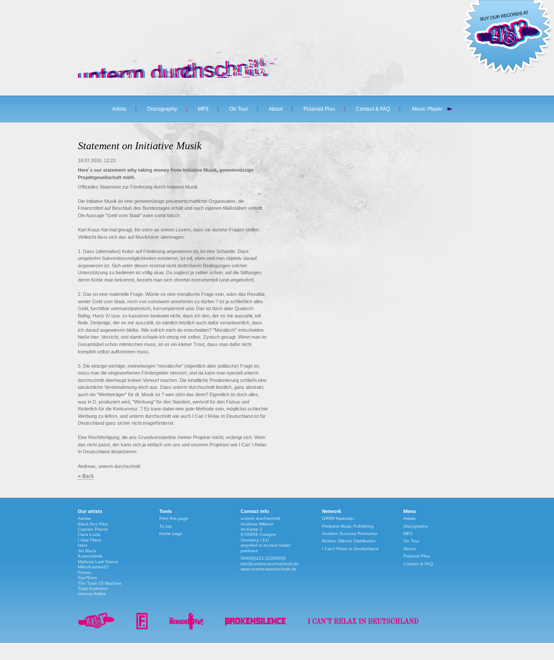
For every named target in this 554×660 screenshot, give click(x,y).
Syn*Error (87, 577)
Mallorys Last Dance (98, 561)
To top (165, 526)
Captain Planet (93, 529)
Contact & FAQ (373, 109)
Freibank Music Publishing (348, 526)
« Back (86, 476)
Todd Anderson (93, 588)
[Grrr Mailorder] (96, 628)
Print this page (173, 518)
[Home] (173, 76)
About (276, 109)
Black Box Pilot (93, 524)
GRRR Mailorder (338, 518)
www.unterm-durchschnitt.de (268, 569)
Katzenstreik (90, 556)
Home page (171, 533)
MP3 (203, 109)
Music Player (427, 109)
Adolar (84, 518)
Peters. (85, 572)
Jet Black (87, 550)
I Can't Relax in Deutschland (350, 548)
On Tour (238, 109)
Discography (162, 109)
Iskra (82, 545)
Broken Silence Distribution (349, 540)
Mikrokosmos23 (93, 566)
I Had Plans (89, 540)
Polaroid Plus (319, 109)
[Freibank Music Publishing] (142, 628)
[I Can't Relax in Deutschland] (363, 628)
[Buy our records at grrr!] (507, 73)
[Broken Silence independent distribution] (255, 628)
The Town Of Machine (100, 583)
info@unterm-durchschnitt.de (270, 563)
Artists (119, 109)
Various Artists (92, 593)
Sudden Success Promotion (350, 533)
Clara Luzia (89, 534)
